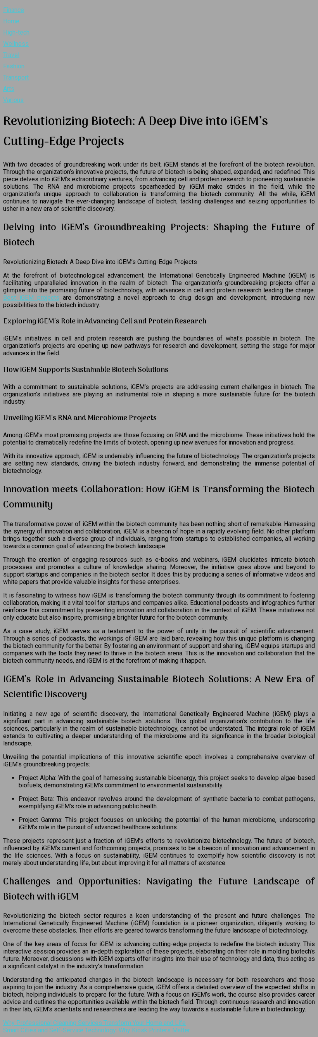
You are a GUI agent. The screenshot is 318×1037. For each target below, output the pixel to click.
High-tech (16, 32)
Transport (16, 77)
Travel (11, 55)
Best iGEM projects (31, 297)
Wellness (16, 43)
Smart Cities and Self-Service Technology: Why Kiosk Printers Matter (96, 1030)
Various (13, 100)
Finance (13, 10)
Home (11, 21)
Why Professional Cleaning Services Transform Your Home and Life (94, 1023)
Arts (8, 88)
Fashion (13, 66)
